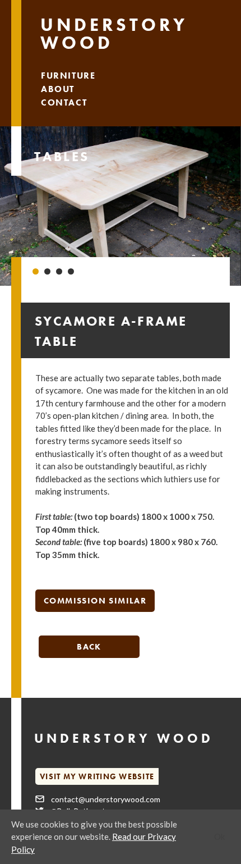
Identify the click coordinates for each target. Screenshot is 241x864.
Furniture (68, 75)
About (58, 89)
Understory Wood (114, 34)
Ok (219, 836)
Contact (64, 102)
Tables (62, 156)
